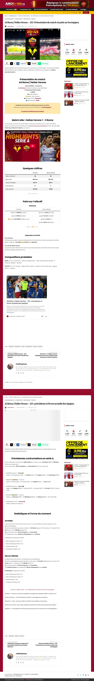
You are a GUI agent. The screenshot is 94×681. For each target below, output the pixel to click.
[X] (72, 12)
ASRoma (11, 346)
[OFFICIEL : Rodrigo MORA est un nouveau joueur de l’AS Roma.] (68, 86)
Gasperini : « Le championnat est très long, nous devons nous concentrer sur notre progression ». (31, 608)
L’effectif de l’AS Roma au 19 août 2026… (81, 92)
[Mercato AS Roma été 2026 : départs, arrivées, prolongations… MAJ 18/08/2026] (68, 102)
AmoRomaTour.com (10, 676)
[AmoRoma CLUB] (80, 12)
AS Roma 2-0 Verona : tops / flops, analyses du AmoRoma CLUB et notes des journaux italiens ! (30, 605)
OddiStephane (10, 26)
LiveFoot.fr (27, 674)
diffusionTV (29, 346)
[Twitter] (18, 373)
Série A (33, 18)
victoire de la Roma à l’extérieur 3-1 (38, 126)
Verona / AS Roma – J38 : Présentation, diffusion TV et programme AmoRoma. (26, 597)
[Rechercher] (64, 12)
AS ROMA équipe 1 (9, 18)
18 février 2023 (20, 407)
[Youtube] (76, 12)
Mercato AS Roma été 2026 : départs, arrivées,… (81, 100)
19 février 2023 (20, 26)
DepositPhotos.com (19, 674)
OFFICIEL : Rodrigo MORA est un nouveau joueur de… (81, 84)
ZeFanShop (19, 676)
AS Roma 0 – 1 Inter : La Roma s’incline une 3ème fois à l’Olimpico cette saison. (26, 601)
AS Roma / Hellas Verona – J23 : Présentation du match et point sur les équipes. (32, 589)
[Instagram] (67, 12)
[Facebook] (69, 12)
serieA (35, 346)
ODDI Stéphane (39, 679)
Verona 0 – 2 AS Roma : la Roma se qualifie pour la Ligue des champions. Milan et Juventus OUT (30, 593)
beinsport (17, 346)
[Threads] (74, 12)
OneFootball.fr (34, 674)
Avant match (18, 18)
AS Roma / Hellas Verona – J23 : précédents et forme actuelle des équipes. (39, 403)
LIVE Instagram (46, 107)
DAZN (37, 100)
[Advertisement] (32, 332)
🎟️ (32, 111)
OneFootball (27, 18)
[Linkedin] (23, 373)
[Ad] (60, 4)
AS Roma (22, 88)
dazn (23, 346)
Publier (86, 12)
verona (40, 346)
